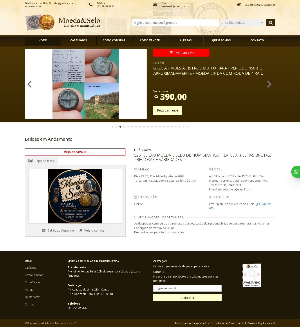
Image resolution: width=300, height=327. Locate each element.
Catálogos (78, 40)
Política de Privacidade (229, 323)
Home (43, 40)
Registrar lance (167, 110)
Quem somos (221, 40)
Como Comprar (114, 40)
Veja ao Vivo (184, 53)
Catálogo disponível (61, 230)
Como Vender (150, 40)
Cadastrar (187, 298)
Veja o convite (94, 230)
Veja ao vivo (74, 152)
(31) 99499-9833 (105, 6)
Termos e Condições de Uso (192, 323)
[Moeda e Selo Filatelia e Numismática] (63, 22)
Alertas (186, 40)
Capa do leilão (44, 161)
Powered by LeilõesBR (261, 323)
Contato (257, 40)
